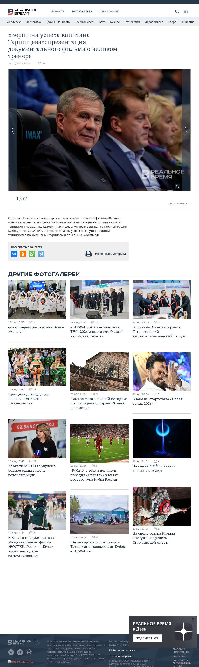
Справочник (109, 11)
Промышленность (57, 22)
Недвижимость (84, 22)
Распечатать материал (110, 254)
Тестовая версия (120, 656)
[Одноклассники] (23, 254)
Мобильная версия (122, 650)
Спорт (172, 22)
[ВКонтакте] (14, 254)
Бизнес (115, 22)
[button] (177, 186)
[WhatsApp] (32, 254)
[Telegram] (41, 254)
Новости (58, 11)
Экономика (33, 22)
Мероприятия (153, 22)
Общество (187, 22)
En (186, 11)
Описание (178, 656)
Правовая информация (180, 651)
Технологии (132, 22)
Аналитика (14, 22)
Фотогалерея (82, 11)
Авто (102, 22)
